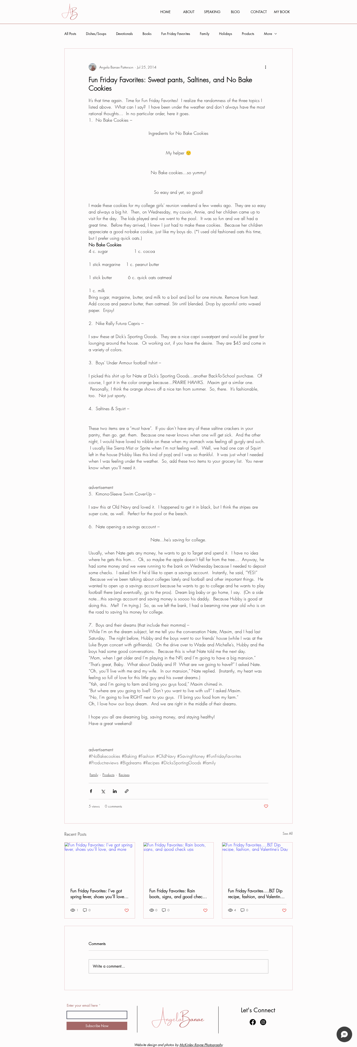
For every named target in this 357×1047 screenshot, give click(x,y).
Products (248, 33)
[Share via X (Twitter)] (103, 791)
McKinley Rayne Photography (201, 1044)
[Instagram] (263, 1022)
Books (147, 33)
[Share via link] (126, 791)
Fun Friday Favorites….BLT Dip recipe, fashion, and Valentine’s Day (256, 893)
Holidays (225, 33)
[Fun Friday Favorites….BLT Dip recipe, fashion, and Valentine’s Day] (257, 862)
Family (204, 33)
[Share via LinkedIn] (114, 791)
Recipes (124, 774)
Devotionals (124, 33)
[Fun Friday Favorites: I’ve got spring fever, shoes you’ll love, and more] (100, 862)
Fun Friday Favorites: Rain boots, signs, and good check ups (176, 893)
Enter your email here (82, 1005)
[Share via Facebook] (91, 791)
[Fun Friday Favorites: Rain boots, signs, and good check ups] (179, 862)
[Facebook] (253, 1022)
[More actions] (265, 67)
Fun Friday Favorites (175, 33)
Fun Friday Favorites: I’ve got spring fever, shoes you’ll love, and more (98, 893)
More (268, 33)
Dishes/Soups (96, 33)
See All (288, 833)
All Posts (70, 33)
